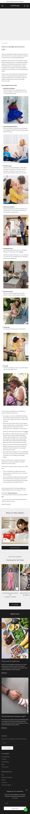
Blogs (3, 764)
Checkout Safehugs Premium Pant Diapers (15, 1)
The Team (4, 759)
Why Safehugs (5, 761)
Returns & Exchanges (7, 777)
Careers (3, 779)
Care (3, 774)
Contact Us (4, 782)
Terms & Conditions (6, 785)
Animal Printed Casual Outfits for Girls (10, 593)
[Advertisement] (15, 24)
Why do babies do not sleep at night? (14, 716)
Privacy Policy (5, 767)
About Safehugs (5, 756)
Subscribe (15, 808)
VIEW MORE (15, 604)
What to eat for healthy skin (11, 661)
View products (15, 547)
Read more (4, 672)
